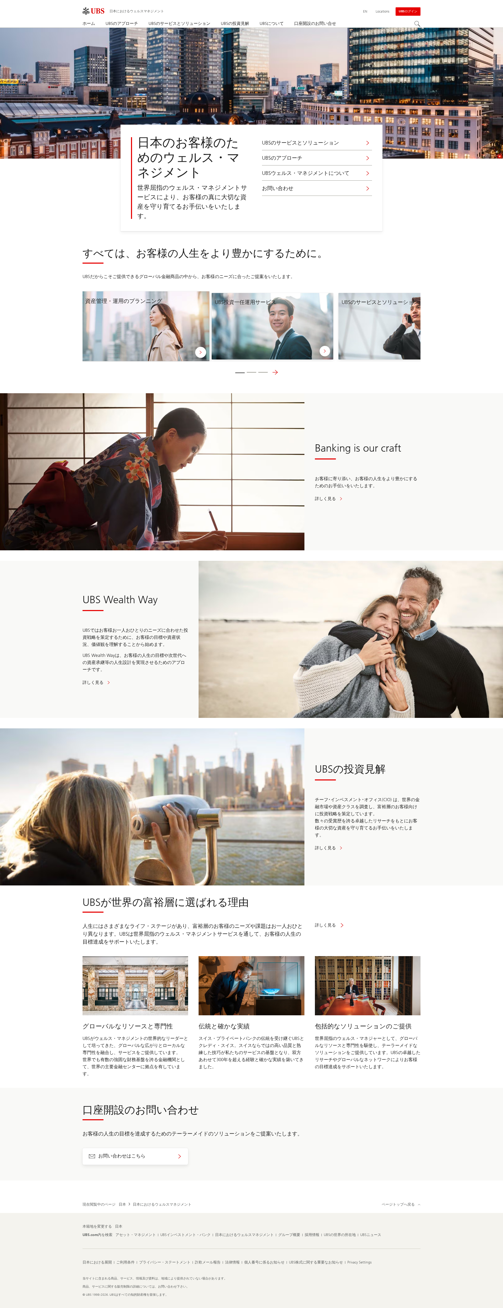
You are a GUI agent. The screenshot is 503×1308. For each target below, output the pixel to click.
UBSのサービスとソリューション (300, 143)
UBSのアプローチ (282, 158)
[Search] (417, 24)
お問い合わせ (277, 188)
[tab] (240, 372)
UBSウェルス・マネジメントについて (305, 173)
